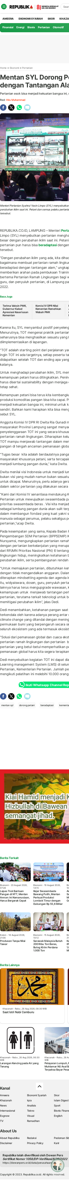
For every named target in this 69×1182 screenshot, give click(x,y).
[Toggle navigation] (4, 7)
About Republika (10, 1137)
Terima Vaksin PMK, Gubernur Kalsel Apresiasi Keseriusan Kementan (15, 310)
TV (1, 1120)
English (58, 1115)
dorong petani (27, 705)
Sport (57, 1105)
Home (3, 67)
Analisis (31, 1105)
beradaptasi (48, 245)
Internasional (7, 1110)
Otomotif (58, 27)
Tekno (30, 1110)
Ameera (4, 1095)
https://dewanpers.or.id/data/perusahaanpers (30, 1162)
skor (51, 18)
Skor (56, 1095)
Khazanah (6, 1100)
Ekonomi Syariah (31, 18)
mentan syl (7, 705)
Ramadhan (33, 1120)
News (3, 1105)
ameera (8, 18)
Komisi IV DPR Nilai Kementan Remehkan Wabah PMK (48, 309)
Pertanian (44, 27)
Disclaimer (6, 1143)
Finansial (7, 27)
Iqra (29, 1100)
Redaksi (32, 1137)
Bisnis (31, 27)
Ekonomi (14, 67)
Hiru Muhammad (15, 99)
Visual (30, 1115)
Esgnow (5, 1115)
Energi (20, 27)
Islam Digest (61, 1100)
